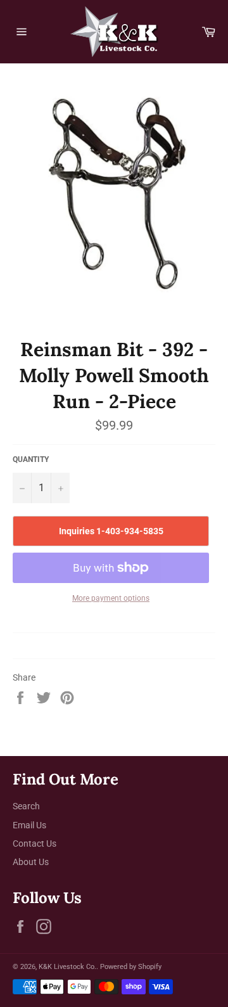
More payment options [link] (110, 598)
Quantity (31, 459)
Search (26, 806)
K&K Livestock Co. (67, 967)
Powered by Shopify (131, 967)
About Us (31, 862)
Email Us (29, 825)
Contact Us (34, 843)
